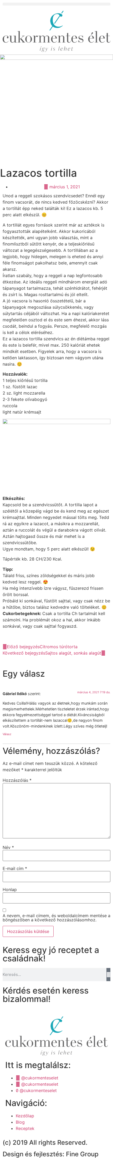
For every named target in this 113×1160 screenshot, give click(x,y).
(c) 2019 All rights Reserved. (45, 1142)
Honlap (10, 889)
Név (8, 847)
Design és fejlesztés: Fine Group (51, 1154)
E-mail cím (15, 868)
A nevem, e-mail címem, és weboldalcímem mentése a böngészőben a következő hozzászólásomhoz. (56, 917)
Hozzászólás (17, 780)
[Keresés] (108, 974)
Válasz (7, 734)
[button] (56, 4)
